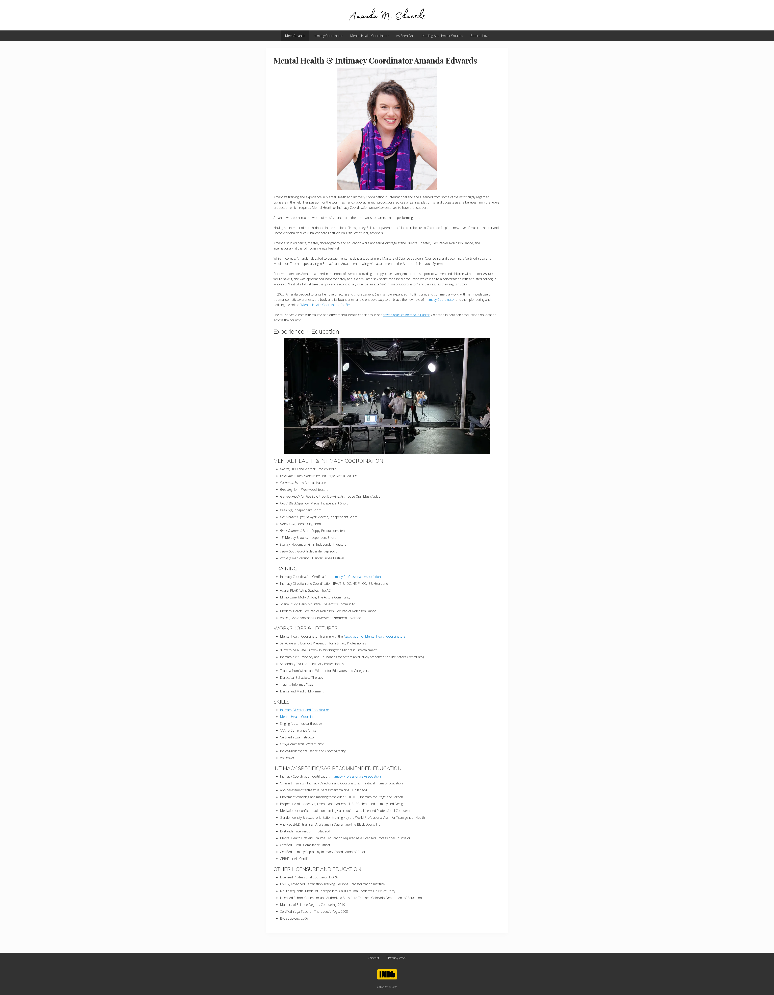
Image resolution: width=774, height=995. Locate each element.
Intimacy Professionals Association (356, 576)
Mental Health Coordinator (299, 716)
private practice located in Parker (406, 315)
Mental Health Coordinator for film (326, 305)
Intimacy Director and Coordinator (304, 710)
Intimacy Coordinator (440, 299)
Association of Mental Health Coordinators (374, 636)
